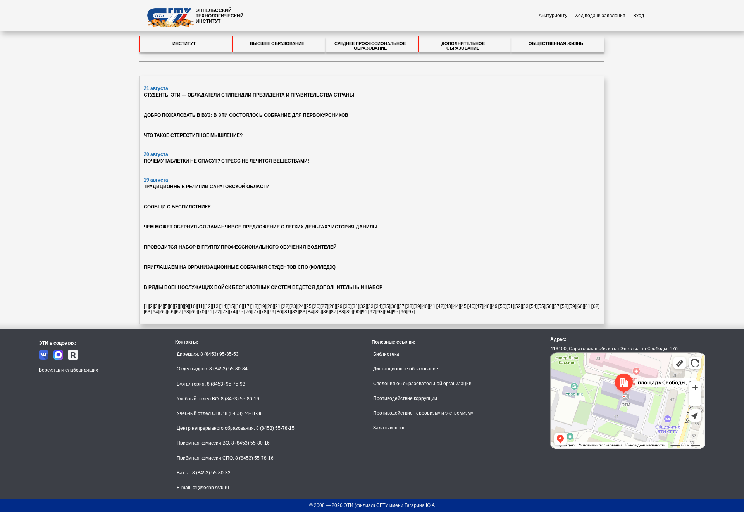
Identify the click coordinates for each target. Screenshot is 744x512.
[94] (388, 312)
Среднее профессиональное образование (370, 45)
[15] (231, 306)
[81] (287, 312)
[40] (425, 306)
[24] (301, 306)
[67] (179, 312)
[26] (316, 306)
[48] (487, 306)
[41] (433, 306)
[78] (264, 312)
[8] (181, 306)
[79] (272, 312)
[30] (347, 306)
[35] (386, 306)
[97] (411, 312)
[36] (394, 306)
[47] (479, 306)
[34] (378, 306)
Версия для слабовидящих (68, 370)
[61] (588, 306)
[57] (557, 306)
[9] (186, 306)
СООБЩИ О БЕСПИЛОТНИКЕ (177, 206)
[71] (210, 312)
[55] (541, 306)
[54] (533, 306)
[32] (363, 306)
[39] (417, 306)
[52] (518, 306)
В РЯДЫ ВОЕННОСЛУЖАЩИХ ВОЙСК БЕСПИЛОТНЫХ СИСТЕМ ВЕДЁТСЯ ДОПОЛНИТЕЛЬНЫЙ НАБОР (263, 287)
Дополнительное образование (463, 45)
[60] (580, 306)
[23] (293, 306)
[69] (194, 312)
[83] (303, 312)
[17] (247, 306)
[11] (200, 306)
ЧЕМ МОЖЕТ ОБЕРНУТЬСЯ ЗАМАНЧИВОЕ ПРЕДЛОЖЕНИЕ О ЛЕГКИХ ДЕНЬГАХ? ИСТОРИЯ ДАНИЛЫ (260, 227)
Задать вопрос (389, 428)
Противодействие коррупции (405, 398)
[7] (176, 306)
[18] (254, 306)
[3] (156, 306)
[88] (341, 312)
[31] (355, 306)
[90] (357, 312)
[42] (440, 306)
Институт (184, 43)
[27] (324, 306)
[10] (193, 306)
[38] (409, 306)
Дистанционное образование (405, 369)
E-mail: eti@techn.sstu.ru (203, 487)
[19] (262, 306)
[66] (171, 312)
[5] (166, 306)
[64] (155, 312)
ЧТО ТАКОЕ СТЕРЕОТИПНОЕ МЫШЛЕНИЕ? (193, 135)
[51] (510, 306)
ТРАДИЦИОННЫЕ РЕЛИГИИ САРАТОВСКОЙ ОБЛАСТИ (207, 186)
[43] (448, 306)
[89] (349, 312)
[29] (340, 306)
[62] (595, 306)
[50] (502, 306)
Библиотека (386, 354)
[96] (403, 312)
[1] (146, 306)
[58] (564, 306)
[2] (151, 306)
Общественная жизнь (556, 43)
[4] (161, 306)
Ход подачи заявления (600, 15)
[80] (279, 312)
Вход (638, 15)
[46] (471, 306)
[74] (233, 312)
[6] (171, 306)
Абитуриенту (553, 15)
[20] (270, 306)
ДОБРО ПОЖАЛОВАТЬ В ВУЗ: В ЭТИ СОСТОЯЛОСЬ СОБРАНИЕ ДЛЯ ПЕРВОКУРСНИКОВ (246, 115)
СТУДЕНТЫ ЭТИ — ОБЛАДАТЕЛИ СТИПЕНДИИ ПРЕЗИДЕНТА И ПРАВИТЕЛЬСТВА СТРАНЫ (249, 95)
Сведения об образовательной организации (422, 383)
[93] (380, 312)
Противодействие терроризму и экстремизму (423, 413)
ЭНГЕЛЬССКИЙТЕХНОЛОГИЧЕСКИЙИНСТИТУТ (220, 16)
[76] (248, 312)
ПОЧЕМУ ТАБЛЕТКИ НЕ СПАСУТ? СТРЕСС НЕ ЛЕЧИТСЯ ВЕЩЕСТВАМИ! (226, 161)
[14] (223, 306)
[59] (572, 306)
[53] (526, 306)
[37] (402, 306)
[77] (256, 312)
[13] (216, 306)
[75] (241, 312)
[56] (549, 306)
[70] (202, 312)
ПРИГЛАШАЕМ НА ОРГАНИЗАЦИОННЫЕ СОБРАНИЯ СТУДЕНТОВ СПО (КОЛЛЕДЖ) (240, 267)
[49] (495, 306)
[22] (285, 306)
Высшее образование (277, 43)
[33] (371, 306)
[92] (372, 312)
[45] (464, 306)
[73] (225, 312)
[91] (365, 312)
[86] (326, 312)
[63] (148, 312)
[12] (208, 306)
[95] (396, 312)
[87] (334, 312)
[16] (239, 306)
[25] (309, 306)
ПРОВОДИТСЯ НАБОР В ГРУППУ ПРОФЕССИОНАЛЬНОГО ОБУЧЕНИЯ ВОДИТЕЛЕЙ (240, 247)
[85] (318, 312)
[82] (295, 312)
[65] (163, 312)
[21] (278, 306)
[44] (456, 306)
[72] (217, 312)
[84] (310, 312)
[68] (186, 312)
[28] (332, 306)
